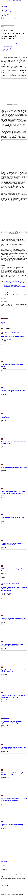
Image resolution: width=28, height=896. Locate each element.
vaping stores (22, 286)
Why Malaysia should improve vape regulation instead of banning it (11, 722)
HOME (5, 6)
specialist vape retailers (16, 285)
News (15, 43)
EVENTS (6, 15)
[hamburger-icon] (1, 4)
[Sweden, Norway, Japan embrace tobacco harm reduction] (14, 396)
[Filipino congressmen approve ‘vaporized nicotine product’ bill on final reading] (14, 472)
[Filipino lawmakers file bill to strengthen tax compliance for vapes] (14, 753)
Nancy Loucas (13, 282)
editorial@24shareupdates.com (10, 876)
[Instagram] (6, 22)
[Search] (14, 26)
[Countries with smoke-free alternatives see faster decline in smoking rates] (14, 675)
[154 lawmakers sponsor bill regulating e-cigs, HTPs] (14, 549)
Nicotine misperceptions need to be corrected (14, 467)
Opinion (7, 718)
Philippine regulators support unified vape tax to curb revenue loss (13, 747)
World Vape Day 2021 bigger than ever (10, 332)
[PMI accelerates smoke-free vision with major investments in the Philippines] (14, 778)
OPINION (6, 10)
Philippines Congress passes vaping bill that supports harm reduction (13, 391)
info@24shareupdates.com (9, 879)
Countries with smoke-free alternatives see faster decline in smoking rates (13, 696)
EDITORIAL (9, 11)
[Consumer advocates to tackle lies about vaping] (14, 497)
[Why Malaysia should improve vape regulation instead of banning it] (14, 701)
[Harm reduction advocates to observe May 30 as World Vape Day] (14, 422)
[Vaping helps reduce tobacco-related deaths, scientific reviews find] (14, 650)
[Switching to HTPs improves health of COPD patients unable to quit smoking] (14, 523)
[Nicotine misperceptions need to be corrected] (14, 447)
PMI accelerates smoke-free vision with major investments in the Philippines (14, 799)
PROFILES (6, 14)
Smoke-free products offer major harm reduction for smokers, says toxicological (12, 825)
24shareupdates (7, 339)
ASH (5, 282)
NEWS (5, 7)
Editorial (3, 718)
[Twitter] (10, 22)
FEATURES (6, 9)
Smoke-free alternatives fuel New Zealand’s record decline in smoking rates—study (13, 619)
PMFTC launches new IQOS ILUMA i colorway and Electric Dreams (12, 644)
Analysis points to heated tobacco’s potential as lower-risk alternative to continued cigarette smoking (14, 582)
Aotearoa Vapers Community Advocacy (15, 281)
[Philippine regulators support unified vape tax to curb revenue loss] (14, 727)
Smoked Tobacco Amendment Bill (11, 284)
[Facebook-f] (2, 22)
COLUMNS (9, 13)
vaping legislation (15, 286)
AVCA (8, 282)
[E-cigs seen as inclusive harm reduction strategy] (14, 344)
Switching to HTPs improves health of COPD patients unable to (12, 543)
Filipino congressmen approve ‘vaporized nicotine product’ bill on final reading (13, 492)
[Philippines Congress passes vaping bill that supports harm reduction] (14, 370)
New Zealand (20, 282)
